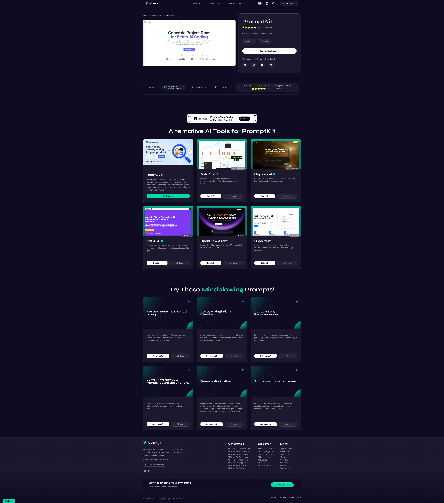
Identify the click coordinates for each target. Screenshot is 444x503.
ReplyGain (155, 168)
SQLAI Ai (153, 234)
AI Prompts (215, 3)
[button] (273, 3)
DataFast (207, 167)
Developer (156, 15)
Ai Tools (193, 3)
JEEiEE (180, 492)
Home (146, 15)
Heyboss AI (263, 167)
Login (279, 85)
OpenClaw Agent (214, 234)
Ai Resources (235, 3)
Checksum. (263, 234)
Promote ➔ (151, 87)
